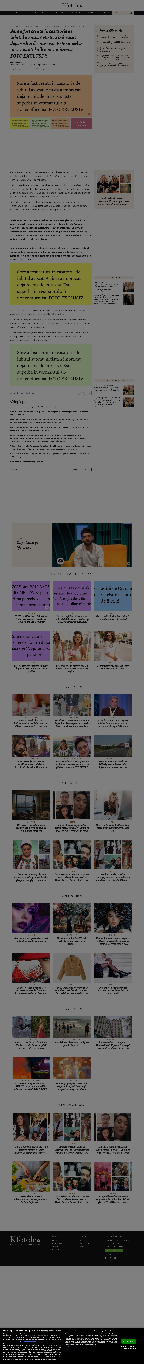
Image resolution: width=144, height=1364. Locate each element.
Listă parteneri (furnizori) (73, 1346)
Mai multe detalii (30, 1341)
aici (4, 1354)
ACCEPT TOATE (129, 1341)
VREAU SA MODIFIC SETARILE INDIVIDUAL (128, 1348)
